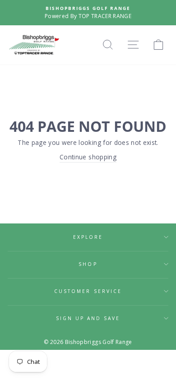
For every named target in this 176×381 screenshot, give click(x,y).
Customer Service (88, 291)
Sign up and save (88, 318)
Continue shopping (88, 157)
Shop (88, 264)
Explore (88, 237)
